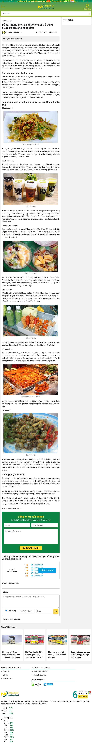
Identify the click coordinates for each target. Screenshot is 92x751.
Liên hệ (5, 675)
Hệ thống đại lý (8, 678)
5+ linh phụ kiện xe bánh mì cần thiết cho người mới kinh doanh (11, 655)
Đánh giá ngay (47, 570)
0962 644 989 (12, 732)
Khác (9, 21)
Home (4, 21)
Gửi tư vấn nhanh (31, 548)
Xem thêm (83, 697)
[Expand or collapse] (57, 38)
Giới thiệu (6, 671)
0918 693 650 (12, 739)
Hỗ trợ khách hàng (40, 675)
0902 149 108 (11, 725)
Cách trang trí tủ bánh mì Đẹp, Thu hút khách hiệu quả (57, 655)
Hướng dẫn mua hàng (41, 671)
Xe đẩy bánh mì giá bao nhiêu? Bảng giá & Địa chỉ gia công (80, 655)
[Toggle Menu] (3, 7)
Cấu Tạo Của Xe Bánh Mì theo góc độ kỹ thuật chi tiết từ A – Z (34, 655)
